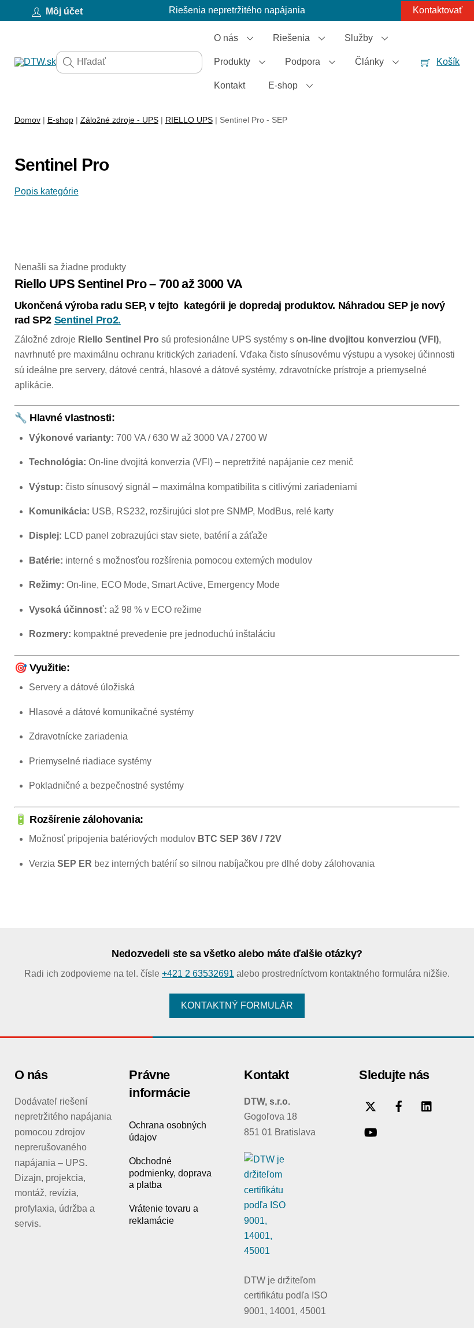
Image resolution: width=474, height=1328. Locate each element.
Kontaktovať (437, 10)
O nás (226, 38)
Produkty (232, 62)
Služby (359, 38)
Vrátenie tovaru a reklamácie (163, 1215)
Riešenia (291, 38)
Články (369, 62)
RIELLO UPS (189, 119)
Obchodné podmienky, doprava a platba (170, 1173)
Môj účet (63, 11)
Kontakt (229, 85)
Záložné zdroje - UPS (119, 119)
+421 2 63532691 (198, 973)
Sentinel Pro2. (87, 320)
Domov (27, 119)
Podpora (302, 62)
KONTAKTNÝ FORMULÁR (237, 1005)
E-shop (283, 85)
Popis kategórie (46, 191)
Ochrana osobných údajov (167, 1131)
